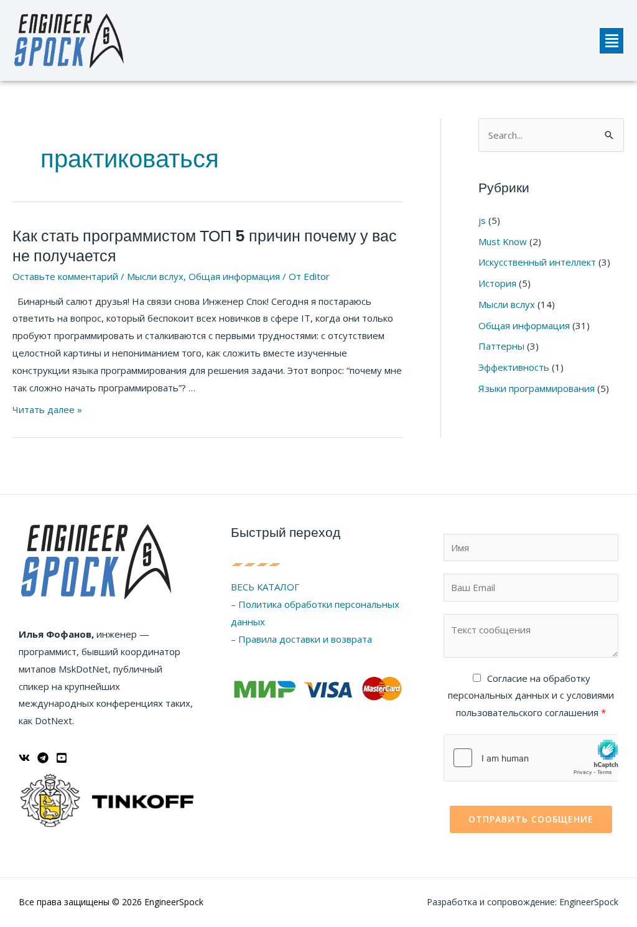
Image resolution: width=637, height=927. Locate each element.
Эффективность (513, 367)
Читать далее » (47, 409)
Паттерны (501, 346)
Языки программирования (536, 388)
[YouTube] (61, 757)
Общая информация (234, 276)
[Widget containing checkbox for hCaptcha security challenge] (531, 757)
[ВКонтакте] (24, 757)
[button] (611, 41)
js (482, 220)
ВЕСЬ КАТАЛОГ (265, 586)
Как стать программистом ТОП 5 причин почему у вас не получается (204, 246)
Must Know (502, 241)
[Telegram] (43, 757)
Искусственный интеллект (537, 262)
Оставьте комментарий (65, 276)
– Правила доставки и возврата (301, 639)
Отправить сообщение (530, 819)
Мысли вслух (155, 276)
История (497, 283)
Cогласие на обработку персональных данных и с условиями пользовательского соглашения (531, 695)
